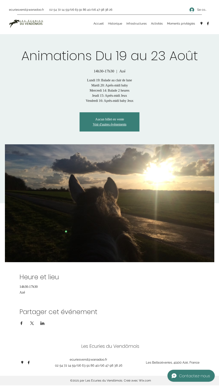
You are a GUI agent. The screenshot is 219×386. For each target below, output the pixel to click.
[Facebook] (208, 23)
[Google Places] (201, 23)
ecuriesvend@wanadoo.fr (26, 9)
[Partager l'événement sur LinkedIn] (42, 323)
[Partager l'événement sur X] (32, 323)
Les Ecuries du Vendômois (110, 346)
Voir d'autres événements (109, 124)
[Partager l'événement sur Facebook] (21, 323)
